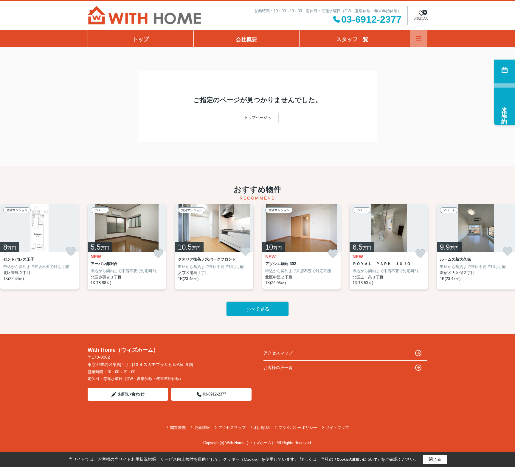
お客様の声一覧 (278, 367)
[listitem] (126, 246)
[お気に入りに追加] (71, 251)
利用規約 (262, 427)
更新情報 (202, 427)
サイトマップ (337, 427)
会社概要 (246, 39)
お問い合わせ (131, 393)
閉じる (435, 459)
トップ (141, 39)
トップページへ (257, 117)
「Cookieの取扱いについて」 (357, 459)
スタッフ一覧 (352, 39)
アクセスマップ (278, 353)
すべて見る (257, 309)
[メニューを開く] (418, 38)
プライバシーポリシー (297, 427)
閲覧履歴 (178, 427)
